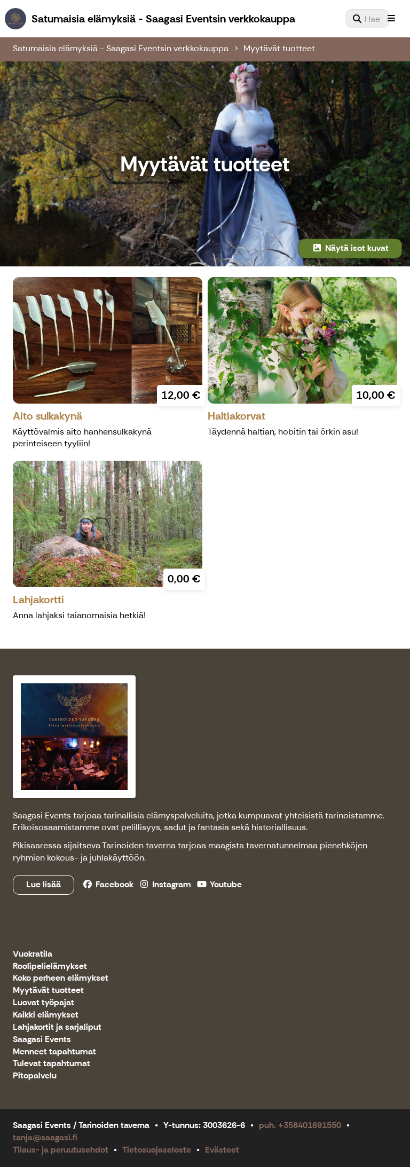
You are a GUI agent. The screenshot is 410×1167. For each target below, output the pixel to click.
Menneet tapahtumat (54, 1052)
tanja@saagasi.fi (45, 1137)
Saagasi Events (42, 1040)
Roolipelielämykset (50, 966)
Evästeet (222, 1149)
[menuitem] (367, 18)
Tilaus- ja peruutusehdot (60, 1149)
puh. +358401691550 (300, 1125)
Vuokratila (32, 954)
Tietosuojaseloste (156, 1149)
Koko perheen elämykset (60, 978)
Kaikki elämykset (45, 1015)
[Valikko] (391, 18)
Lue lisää (43, 884)
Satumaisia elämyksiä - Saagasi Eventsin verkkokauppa (120, 48)
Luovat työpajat (43, 1003)
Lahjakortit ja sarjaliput (57, 1027)
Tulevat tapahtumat (51, 1064)
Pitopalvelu (35, 1076)
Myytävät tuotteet (279, 48)
